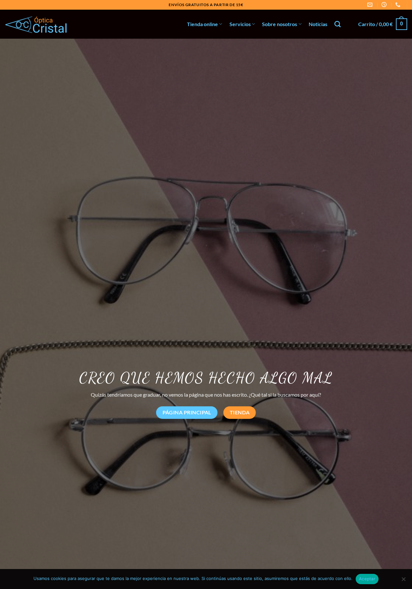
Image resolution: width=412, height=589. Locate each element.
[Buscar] (337, 24)
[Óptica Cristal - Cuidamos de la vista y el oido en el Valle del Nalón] (37, 24)
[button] (382, 24)
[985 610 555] (398, 4)
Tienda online (202, 24)
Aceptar (367, 578)
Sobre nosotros (279, 24)
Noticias (318, 24)
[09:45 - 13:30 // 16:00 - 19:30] (384, 4)
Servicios (240, 24)
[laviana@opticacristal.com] (370, 4)
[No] (403, 581)
